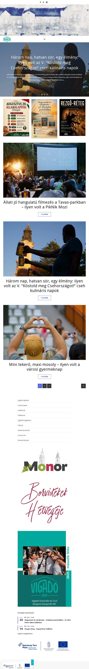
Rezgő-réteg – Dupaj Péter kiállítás (38, 629)
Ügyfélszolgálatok (24, 420)
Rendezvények (23, 440)
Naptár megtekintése (25, 634)
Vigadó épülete (23, 400)
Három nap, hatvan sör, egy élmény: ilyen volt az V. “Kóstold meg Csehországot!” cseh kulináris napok (44, 285)
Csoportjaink (22, 405)
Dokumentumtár (24, 430)
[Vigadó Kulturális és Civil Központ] (44, 20)
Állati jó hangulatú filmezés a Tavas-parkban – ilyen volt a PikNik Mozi (44, 204)
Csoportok (22, 435)
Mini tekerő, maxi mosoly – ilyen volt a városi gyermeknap (44, 367)
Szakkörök (21, 410)
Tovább (44, 214)
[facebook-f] (40, 2)
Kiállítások (21, 415)
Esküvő (20, 425)
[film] (46, 2)
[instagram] (43, 2)
